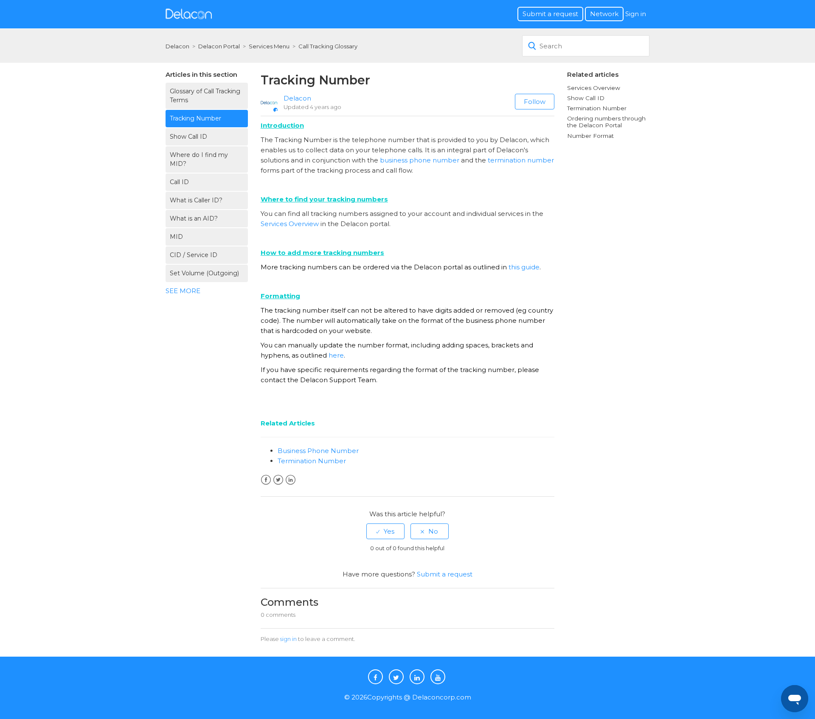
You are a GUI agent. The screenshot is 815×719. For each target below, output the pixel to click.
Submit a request (550, 14)
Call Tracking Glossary (327, 46)
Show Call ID (188, 136)
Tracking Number (195, 118)
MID (176, 237)
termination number (521, 160)
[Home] (189, 13)
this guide (524, 267)
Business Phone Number (318, 451)
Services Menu (269, 46)
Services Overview (290, 224)
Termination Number (312, 461)
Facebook (266, 480)
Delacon (177, 46)
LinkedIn (290, 480)
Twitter (278, 480)
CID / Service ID (193, 255)
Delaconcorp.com (441, 697)
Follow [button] (534, 102)
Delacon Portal (219, 46)
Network (604, 14)
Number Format (590, 135)
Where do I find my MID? (199, 159)
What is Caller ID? (196, 200)
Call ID (179, 182)
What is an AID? (194, 218)
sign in (288, 638)
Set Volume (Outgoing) (204, 273)
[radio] (385, 531)
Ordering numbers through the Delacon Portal (606, 122)
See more (183, 291)
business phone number (419, 160)
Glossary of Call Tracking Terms (205, 95)
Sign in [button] (635, 14)
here (336, 355)
